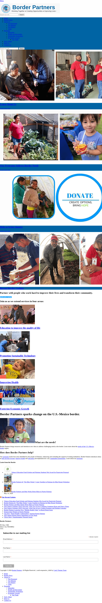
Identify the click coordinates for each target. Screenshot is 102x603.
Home (6, 18)
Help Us (6, 43)
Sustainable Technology (15, 36)
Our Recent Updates (9, 497)
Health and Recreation (15, 34)
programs (6, 457)
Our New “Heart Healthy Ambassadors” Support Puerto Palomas (24, 513)
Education (11, 32)
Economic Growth (14, 38)
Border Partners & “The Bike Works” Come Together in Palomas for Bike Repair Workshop (33, 503)
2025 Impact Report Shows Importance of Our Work (20, 515)
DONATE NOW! (6, 297)
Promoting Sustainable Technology (18, 355)
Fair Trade (15, 39)
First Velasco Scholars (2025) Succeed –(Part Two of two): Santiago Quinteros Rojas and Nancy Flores (36, 506)
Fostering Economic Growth (14, 408)
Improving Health (9, 382)
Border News (8, 20)
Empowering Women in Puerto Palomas (16, 512)
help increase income (8, 458)
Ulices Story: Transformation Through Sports (18, 517)
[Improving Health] (17, 378)
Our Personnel (12, 23)
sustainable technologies (57, 458)
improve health (20, 458)
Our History (12, 27)
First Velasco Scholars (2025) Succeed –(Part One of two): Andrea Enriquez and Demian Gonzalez (35, 508)
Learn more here (5, 108)
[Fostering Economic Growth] (17, 404)
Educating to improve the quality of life (20, 328)
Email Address (8, 539)
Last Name (7, 557)
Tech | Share (8, 41)
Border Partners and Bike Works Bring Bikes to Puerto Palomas (24, 505)
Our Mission (12, 25)
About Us (7, 22)
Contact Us (7, 45)
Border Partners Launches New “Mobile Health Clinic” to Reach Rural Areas (28, 510)
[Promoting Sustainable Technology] (15, 351)
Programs (7, 31)
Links (10, 29)
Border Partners (17, 570)
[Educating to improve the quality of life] (17, 324)
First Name (7, 548)
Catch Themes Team (59, 570)
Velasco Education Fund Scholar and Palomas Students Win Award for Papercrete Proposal (32, 501)
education (31, 458)
